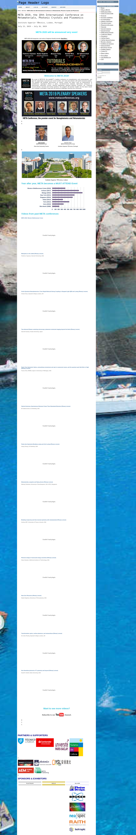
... (67, 38)
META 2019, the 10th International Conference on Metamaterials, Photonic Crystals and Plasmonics (53, 10)
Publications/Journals (107, 32)
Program (103, 15)
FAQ (102, 59)
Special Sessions (105, 30)
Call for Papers (105, 38)
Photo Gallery (105, 53)
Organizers (104, 36)
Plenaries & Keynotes (107, 25)
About (28, 7)
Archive (62, 7)
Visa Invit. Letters (106, 23)
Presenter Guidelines (107, 17)
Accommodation (105, 19)
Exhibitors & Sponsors (107, 43)
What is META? (105, 10)
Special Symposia (106, 29)
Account (45, 7)
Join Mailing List (106, 57)
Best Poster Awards (106, 47)
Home (102, 8)
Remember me (103, 75)
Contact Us (104, 51)
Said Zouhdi (41, 142)
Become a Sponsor (106, 42)
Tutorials (103, 27)
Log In (36, 7)
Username (99, 71)
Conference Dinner (106, 34)
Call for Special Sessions (108, 40)
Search (53, 7)
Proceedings (104, 55)
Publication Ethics (106, 11)
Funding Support (106, 49)
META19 (24, 10)
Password (99, 73)
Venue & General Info (107, 13)
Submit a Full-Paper (106, 21)
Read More (64, 38)
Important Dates (105, 45)
